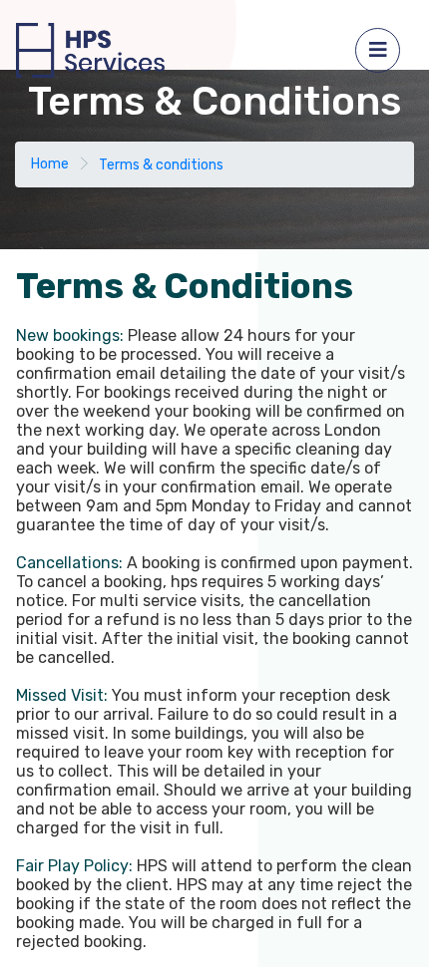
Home (50, 164)
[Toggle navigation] (377, 50)
